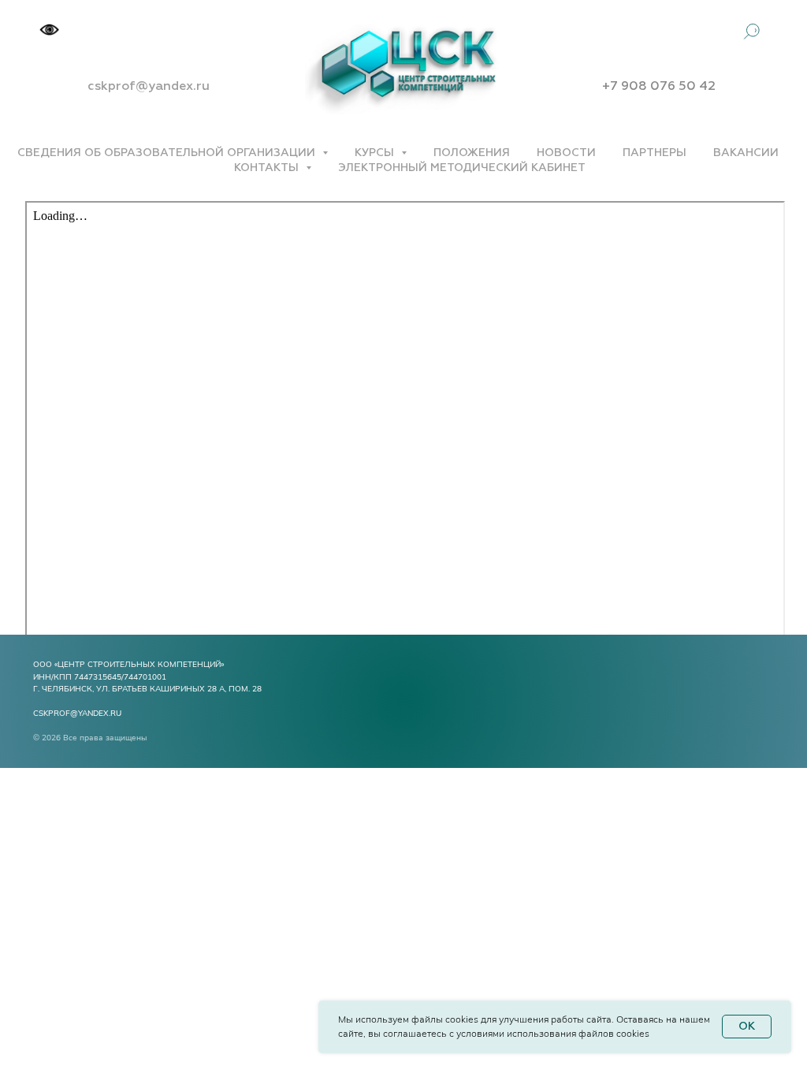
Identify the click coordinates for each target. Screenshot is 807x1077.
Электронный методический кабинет (462, 167)
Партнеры (654, 152)
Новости (566, 152)
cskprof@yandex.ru (148, 86)
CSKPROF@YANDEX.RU (77, 713)
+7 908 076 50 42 (659, 86)
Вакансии (746, 152)
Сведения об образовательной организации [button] (167, 152)
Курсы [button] (376, 152)
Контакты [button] (268, 167)
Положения (471, 152)
